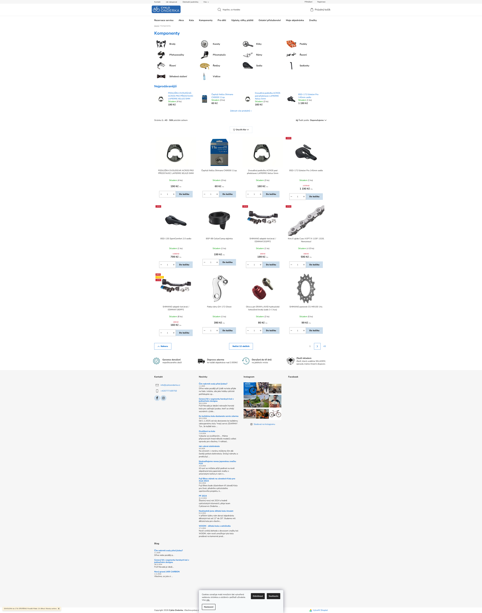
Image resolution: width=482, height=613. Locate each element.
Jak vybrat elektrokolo (209, 446)
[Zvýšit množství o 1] (174, 194)
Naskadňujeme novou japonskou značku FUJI (217, 462)
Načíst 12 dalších (241, 346)
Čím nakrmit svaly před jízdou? (213, 384)
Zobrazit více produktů (240, 110)
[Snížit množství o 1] (161, 194)
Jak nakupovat (171, 2)
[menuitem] (164, 20)
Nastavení (208, 607)
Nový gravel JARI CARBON (167, 572)
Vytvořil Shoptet (320, 610)
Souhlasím (273, 596)
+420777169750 (169, 390)
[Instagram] (163, 398)
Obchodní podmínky (190, 2)
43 (324, 346)
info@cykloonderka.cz (170, 385)
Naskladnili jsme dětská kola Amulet (216, 511)
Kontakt (157, 2)
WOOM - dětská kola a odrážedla (215, 526)
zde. (208, 600)
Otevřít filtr (241, 129)
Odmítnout (258, 596)
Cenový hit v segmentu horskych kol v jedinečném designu (216, 400)
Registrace (321, 2)
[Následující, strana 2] (317, 346)
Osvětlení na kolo (207, 431)
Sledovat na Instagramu (264, 424)
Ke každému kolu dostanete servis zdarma (218, 416)
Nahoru (164, 346)
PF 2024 (203, 496)
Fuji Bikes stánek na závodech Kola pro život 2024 (217, 480)
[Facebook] (157, 398)
